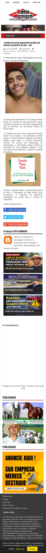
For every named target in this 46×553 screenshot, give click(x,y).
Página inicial (7, 496)
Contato (5, 499)
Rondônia (6, 53)
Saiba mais (20, 549)
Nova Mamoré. (22, 51)
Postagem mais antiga (35, 386)
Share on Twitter (15, 217)
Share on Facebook (17, 210)
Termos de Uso (8, 505)
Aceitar (32, 549)
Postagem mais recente (11, 386)
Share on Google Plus (18, 224)
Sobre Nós (6, 502)
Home (7, 2)
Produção (16, 2)
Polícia (32, 51)
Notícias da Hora (9, 51)
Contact (26, 2)
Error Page (36, 2)
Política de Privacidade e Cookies (15, 508)
